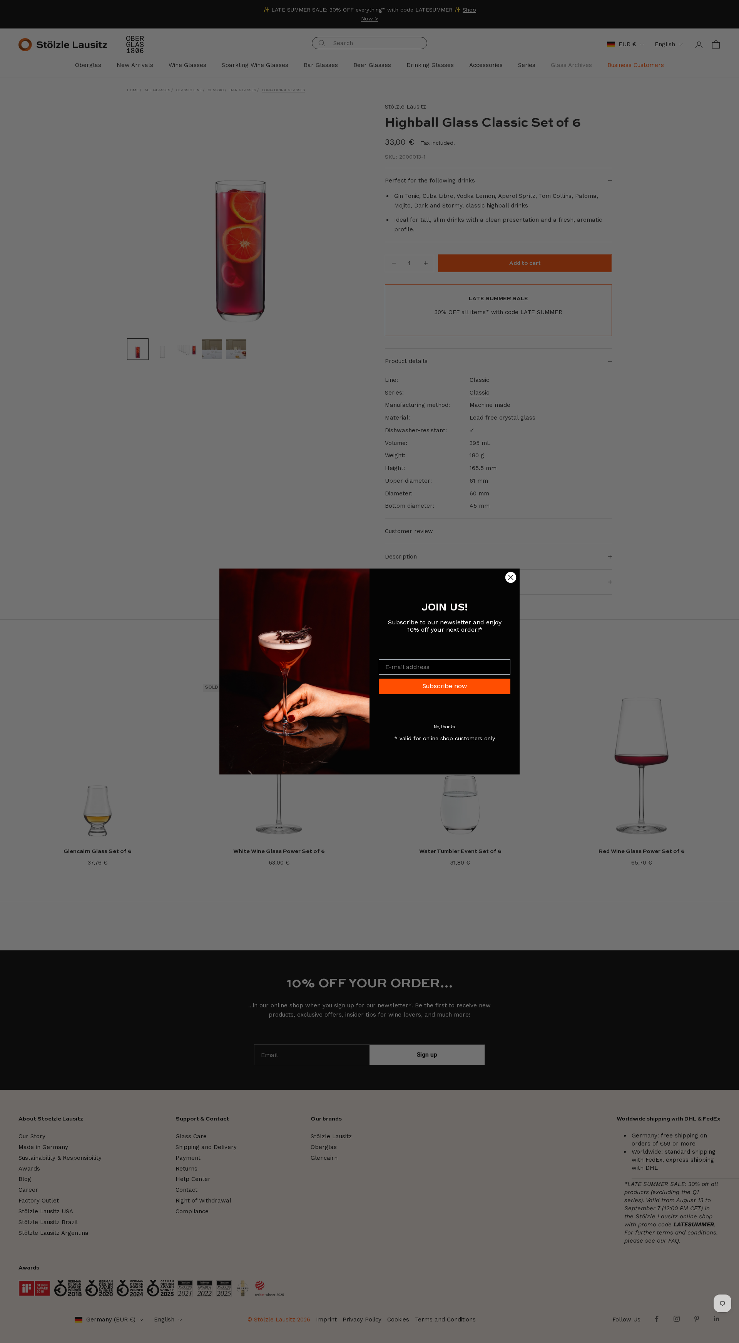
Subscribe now (445, 686)
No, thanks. (445, 727)
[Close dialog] (511, 577)
